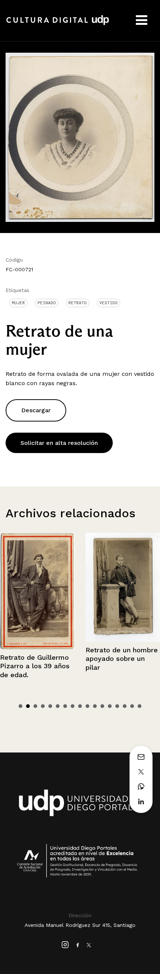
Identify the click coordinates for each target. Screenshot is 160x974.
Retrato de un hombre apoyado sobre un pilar (56, 658)
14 (117, 706)
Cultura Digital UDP (58, 24)
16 (132, 706)
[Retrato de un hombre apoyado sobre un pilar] (57, 587)
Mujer (18, 302)
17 (139, 706)
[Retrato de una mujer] (80, 136)
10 (87, 706)
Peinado (47, 302)
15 (125, 706)
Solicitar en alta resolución (59, 442)
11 (95, 706)
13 (110, 706)
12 (102, 706)
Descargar (36, 410)
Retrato (77, 302)
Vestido (108, 302)
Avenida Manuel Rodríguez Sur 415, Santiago (80, 925)
